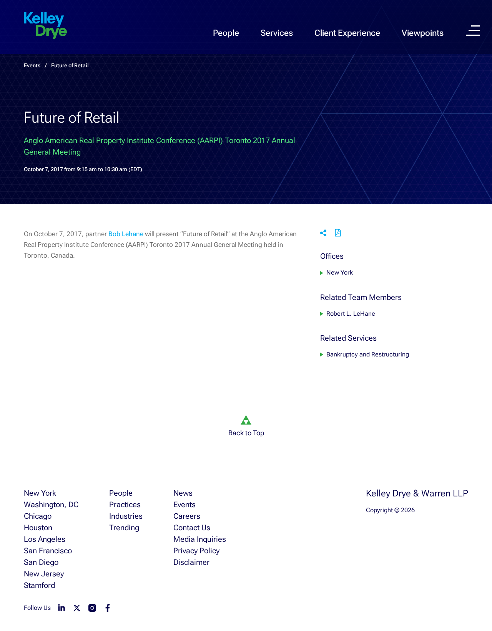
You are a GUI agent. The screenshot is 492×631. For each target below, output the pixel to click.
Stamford (39, 585)
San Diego (41, 562)
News (183, 493)
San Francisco (48, 550)
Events (184, 504)
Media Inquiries (199, 539)
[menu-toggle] (473, 30)
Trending (124, 527)
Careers (186, 516)
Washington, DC (51, 504)
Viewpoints (423, 33)
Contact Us (191, 527)
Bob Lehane (125, 234)
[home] (45, 26)
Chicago (38, 516)
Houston (38, 527)
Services (277, 33)
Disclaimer (191, 562)
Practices (125, 504)
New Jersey (44, 573)
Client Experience (347, 33)
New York (339, 272)
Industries (126, 516)
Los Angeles (44, 539)
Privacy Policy (196, 550)
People (226, 33)
